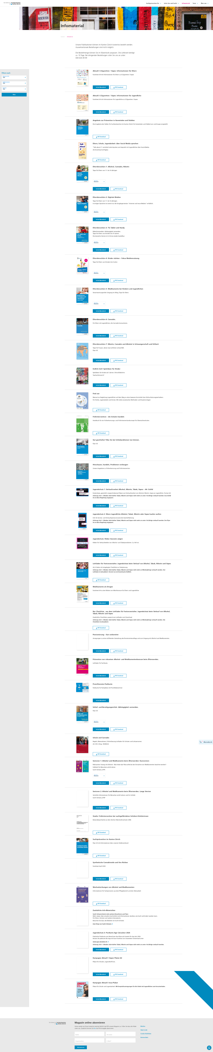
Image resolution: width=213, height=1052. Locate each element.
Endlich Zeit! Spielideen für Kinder (106, 369)
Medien (143, 1026)
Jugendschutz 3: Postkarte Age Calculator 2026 (111, 933)
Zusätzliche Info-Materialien (104, 910)
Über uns (204, 3)
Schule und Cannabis (101, 738)
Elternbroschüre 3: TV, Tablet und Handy (109, 228)
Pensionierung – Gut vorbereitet (105, 635)
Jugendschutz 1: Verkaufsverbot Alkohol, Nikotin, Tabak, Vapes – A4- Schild (123, 489)
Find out (96, 394)
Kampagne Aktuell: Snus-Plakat (105, 983)
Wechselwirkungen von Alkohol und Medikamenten (113, 887)
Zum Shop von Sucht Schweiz (102, 924)
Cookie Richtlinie (146, 1033)
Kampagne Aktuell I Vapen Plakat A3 (107, 958)
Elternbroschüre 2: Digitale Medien (107, 197)
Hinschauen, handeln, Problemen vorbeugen (110, 465)
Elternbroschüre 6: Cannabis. (104, 319)
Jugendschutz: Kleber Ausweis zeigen (108, 539)
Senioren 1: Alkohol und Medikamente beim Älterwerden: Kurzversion (121, 761)
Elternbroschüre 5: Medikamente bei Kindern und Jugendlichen (118, 289)
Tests (194, 3)
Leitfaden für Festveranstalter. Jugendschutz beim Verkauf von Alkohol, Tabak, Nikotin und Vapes (132, 564)
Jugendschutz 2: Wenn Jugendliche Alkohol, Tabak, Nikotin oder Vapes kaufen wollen (127, 514)
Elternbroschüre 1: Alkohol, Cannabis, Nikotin (111, 167)
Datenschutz (144, 1037)
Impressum (144, 1030)
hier (95, 1028)
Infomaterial (186, 3)
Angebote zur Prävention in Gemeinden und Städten (114, 120)
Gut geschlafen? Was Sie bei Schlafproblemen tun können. (116, 440)
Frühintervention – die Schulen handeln (108, 417)
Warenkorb (208, 742)
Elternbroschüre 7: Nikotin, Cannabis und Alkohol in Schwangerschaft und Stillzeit (126, 344)
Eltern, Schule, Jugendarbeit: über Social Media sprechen (115, 143)
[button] (101, 87)
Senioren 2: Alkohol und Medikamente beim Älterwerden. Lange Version (122, 791)
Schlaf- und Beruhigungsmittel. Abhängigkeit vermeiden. (115, 707)
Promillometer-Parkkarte (102, 684)
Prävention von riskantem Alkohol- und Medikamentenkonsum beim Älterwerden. (126, 659)
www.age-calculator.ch (100, 942)
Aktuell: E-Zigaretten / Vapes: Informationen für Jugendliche (117, 96)
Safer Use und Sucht (170, 3)
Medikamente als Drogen (103, 587)
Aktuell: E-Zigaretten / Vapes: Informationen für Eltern (115, 71)
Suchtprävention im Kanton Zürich (106, 839)
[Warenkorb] (201, 742)
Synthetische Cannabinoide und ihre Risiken (110, 862)
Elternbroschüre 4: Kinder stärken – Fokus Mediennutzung (116, 258)
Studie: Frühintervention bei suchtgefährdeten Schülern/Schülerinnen (120, 816)
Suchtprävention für (152, 3)
